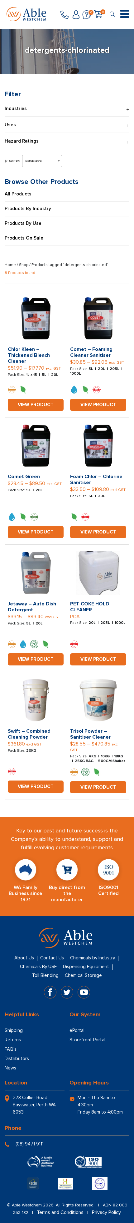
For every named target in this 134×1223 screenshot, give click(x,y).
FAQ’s (11, 1049)
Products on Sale (24, 238)
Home (10, 264)
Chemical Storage (83, 975)
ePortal (76, 1030)
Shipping (14, 1030)
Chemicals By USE (38, 966)
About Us (24, 958)
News (10, 1068)
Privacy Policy (106, 1212)
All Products (18, 194)
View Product (36, 404)
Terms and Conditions (60, 1212)
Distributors (17, 1058)
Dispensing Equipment (86, 966)
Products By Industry (28, 208)
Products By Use (23, 223)
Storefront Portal (87, 1040)
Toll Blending (45, 975)
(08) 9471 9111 (30, 1144)
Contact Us (52, 958)
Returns (13, 1040)
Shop (23, 264)
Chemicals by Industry (92, 958)
